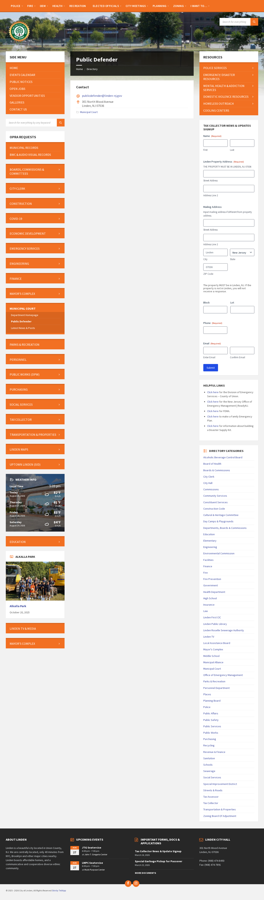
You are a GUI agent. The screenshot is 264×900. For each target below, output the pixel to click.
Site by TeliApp (59, 890)
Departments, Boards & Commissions (225, 528)
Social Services (212, 777)
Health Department (214, 592)
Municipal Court (89, 112)
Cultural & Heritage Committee (220, 515)
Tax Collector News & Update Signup (158, 851)
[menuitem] (16, 6)
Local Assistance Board (216, 643)
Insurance (209, 604)
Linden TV (208, 636)
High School (210, 598)
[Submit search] (254, 22)
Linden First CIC (212, 617)
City (205, 259)
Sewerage (209, 771)
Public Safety (211, 720)
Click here (213, 392)
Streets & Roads (212, 790)
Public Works (210, 732)
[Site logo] (19, 44)
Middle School (211, 656)
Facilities (208, 560)
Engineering (210, 547)
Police (206, 707)
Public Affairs (210, 713)
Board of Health (212, 463)
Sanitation (209, 758)
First (205, 150)
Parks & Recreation (214, 681)
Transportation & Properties (219, 809)
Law (205, 611)
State (232, 259)
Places (207, 694)
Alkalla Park (18, 606)
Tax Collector (210, 803)
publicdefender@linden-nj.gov (102, 96)
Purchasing (209, 739)
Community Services (215, 495)
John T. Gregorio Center (95, 854)
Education (209, 534)
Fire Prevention (212, 579)
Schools (208, 764)
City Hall (207, 483)
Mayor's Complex (213, 649)
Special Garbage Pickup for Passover (158, 861)
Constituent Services (215, 502)
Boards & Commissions (216, 470)
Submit (211, 367)
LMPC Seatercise (92, 863)
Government (210, 585)
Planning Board (212, 700)
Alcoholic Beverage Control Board (222, 457)
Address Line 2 (210, 195)
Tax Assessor (211, 796)
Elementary (209, 540)
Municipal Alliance (213, 662)
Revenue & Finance (214, 752)
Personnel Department (216, 688)
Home (79, 69)
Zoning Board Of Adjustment (219, 816)
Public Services (212, 726)
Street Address (210, 180)
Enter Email (209, 357)
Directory (92, 69)
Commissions (211, 489)
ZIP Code (208, 274)
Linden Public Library (215, 624)
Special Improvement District (220, 784)
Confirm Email (237, 357)
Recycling (209, 745)
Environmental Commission (218, 553)
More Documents (145, 872)
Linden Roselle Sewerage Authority (223, 630)
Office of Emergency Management (223, 675)
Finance (207, 566)
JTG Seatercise (91, 847)
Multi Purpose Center (94, 869)
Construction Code (214, 508)
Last (232, 150)
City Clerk (208, 476)
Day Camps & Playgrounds (218, 521)
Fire (205, 572)
